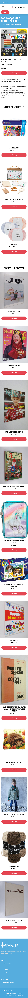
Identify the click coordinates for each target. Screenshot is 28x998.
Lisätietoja (14, 73)
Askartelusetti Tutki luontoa (14, 200)
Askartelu (6, 967)
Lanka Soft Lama (14, 866)
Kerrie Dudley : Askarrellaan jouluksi (14, 486)
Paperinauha (7, 964)
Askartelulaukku (14, 148)
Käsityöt (6, 969)
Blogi (5, 972)
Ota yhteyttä (13, 993)
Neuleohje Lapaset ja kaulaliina (14, 814)
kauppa (5, 12)
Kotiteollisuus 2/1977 (14, 311)
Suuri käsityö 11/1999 (14, 365)
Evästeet (20, 993)
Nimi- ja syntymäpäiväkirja (14, 920)
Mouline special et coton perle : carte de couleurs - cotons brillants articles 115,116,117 (14, 709)
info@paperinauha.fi (6, 2)
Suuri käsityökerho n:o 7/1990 (14, 432)
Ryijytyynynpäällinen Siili (14, 763)
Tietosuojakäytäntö (10, 995)
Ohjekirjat (20, 59)
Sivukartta (20, 995)
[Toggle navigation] (3, 7)
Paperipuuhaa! (14, 640)
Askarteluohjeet (12, 59)
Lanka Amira (14, 244)
